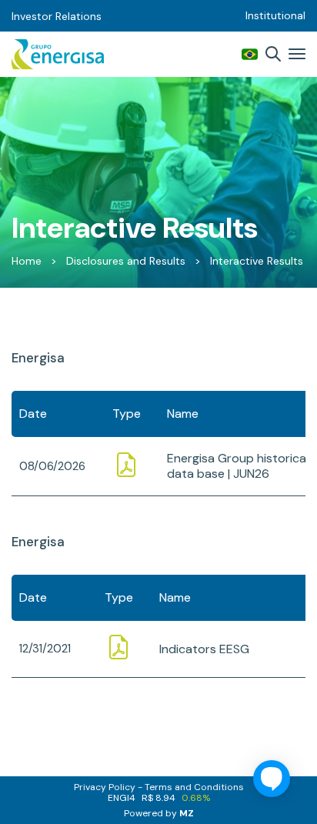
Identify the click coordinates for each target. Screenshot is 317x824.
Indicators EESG (204, 649)
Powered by (159, 813)
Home (27, 261)
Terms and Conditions (194, 787)
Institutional (275, 15)
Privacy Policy (104, 787)
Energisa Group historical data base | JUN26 (238, 466)
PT (250, 54)
